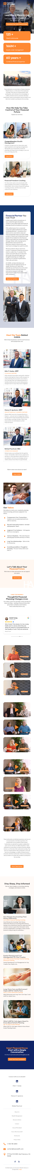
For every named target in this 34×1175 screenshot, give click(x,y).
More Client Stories (17, 866)
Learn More (9, 156)
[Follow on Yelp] (18, 1161)
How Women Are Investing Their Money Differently (15, 917)
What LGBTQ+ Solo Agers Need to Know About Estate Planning (15, 1022)
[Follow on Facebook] (15, 1161)
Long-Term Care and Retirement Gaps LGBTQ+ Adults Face (15, 990)
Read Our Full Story (12, 279)
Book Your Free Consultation (17, 1059)
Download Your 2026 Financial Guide (17, 24)
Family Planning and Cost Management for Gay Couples (14, 956)
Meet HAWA (17, 474)
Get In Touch (17, 577)
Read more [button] (8, 631)
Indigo (20, 1169)
